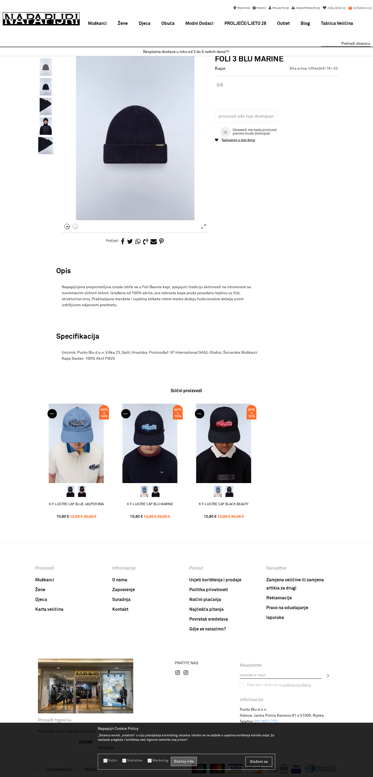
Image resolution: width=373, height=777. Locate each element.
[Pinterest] (161, 242)
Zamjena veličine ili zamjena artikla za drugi (295, 584)
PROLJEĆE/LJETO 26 (245, 23)
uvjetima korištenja (297, 685)
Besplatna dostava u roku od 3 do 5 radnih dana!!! (186, 52)
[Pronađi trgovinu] (85, 686)
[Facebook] (123, 242)
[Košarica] (360, 11)
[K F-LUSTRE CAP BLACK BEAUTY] (82, 491)
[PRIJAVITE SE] (328, 675)
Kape (220, 68)
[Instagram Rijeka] (178, 672)
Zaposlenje (123, 590)
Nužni (112, 760)
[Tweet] (130, 242)
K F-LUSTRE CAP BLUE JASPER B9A (76, 504)
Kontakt (120, 609)
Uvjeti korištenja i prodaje (215, 580)
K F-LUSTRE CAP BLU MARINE (150, 504)
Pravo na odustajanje (287, 608)
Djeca (41, 599)
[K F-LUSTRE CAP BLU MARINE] (70, 491)
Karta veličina (49, 609)
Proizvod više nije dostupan (246, 116)
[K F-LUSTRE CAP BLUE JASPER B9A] (76, 443)
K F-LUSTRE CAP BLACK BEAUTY (223, 504)
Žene (40, 590)
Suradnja (121, 599)
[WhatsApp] (138, 242)
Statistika (134, 760)
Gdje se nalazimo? (207, 629)
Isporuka (275, 617)
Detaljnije (106, 748)
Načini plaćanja (205, 599)
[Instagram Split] (186, 672)
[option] (186, 52)
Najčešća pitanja (206, 609)
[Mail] (153, 242)
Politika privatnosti (208, 590)
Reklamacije (279, 598)
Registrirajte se (308, 8)
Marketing (160, 760)
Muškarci (44, 580)
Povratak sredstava (208, 619)
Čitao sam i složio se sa (279, 685)
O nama (119, 580)
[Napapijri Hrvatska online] (41, 18)
